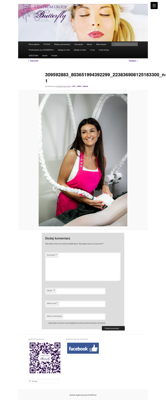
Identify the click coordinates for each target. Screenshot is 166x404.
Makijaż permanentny (62, 44)
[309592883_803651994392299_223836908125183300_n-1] (83, 160)
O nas (92, 50)
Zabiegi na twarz (80, 50)
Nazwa (51, 290)
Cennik (44, 55)
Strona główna (34, 44)
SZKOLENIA (33, 55)
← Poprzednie (33, 61)
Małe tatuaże (101, 44)
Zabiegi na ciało (64, 50)
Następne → (133, 61)
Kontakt (54, 55)
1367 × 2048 (76, 86)
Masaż (89, 44)
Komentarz (52, 255)
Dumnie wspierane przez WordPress (83, 395)
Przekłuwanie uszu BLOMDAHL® (41, 50)
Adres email (52, 303)
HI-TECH (47, 44)
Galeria (85, 86)
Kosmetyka (78, 44)
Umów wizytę (104, 50)
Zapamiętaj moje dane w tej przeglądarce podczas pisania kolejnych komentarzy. (77, 323)
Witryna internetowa (54, 316)
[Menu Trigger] (154, 5)
